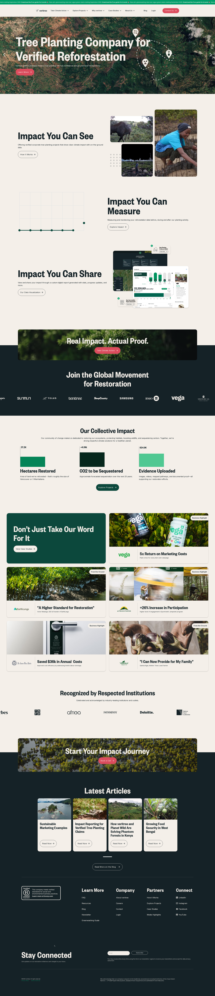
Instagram (183, 903)
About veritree (122, 898)
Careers (119, 903)
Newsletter (86, 915)
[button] (60, 10)
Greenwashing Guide (90, 920)
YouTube (182, 915)
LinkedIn (182, 898)
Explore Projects (154, 903)
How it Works (152, 898)
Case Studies (152, 909)
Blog (84, 909)
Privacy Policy (25, 980)
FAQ (83, 898)
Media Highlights (154, 915)
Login (118, 915)
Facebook (183, 909)
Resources (86, 903)
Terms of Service (35, 980)
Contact (119, 909)
